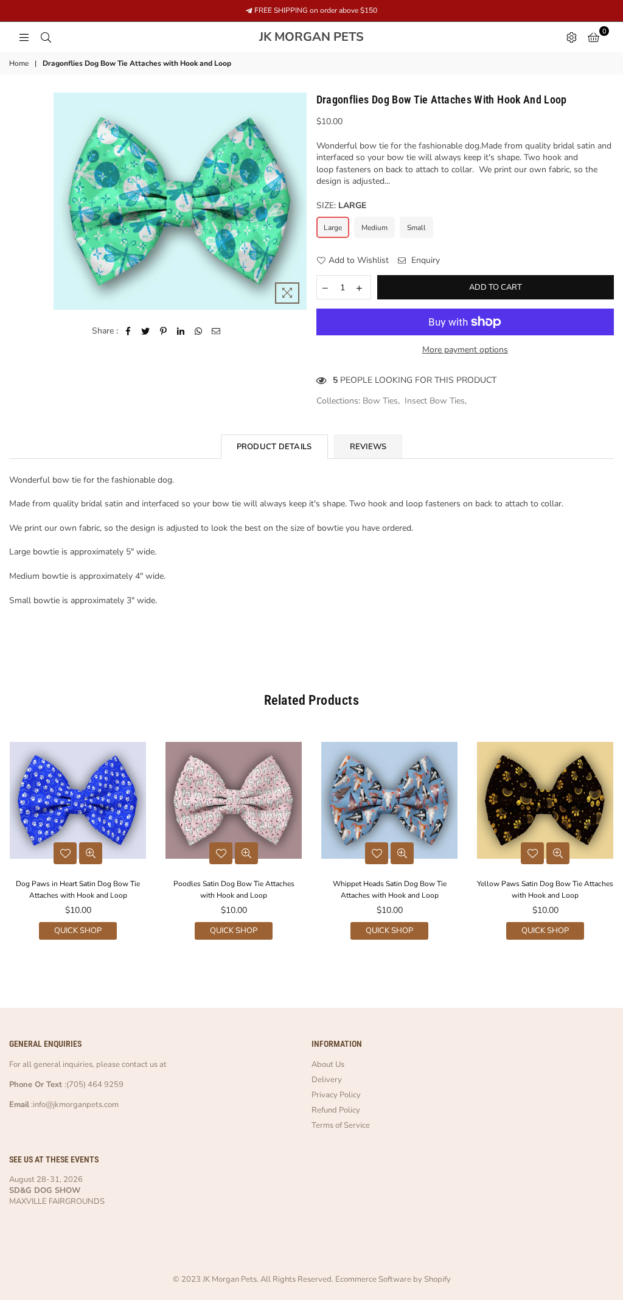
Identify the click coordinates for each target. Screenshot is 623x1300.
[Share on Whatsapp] (198, 331)
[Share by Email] (216, 331)
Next (612, 839)
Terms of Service (341, 1125)
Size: (341, 205)
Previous (10, 839)
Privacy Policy (336, 1094)
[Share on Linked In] (181, 331)
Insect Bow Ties (435, 401)
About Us (328, 1064)
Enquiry (424, 260)
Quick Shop (78, 930)
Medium (374, 227)
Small (416, 227)
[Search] (46, 37)
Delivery (327, 1079)
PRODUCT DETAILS (274, 446)
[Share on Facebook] (128, 331)
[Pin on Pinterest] (163, 331)
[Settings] (571, 37)
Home (19, 63)
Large (333, 227)
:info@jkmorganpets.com (74, 1104)
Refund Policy (336, 1110)
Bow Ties (380, 401)
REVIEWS (368, 446)
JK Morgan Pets (339, 37)
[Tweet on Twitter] (145, 331)
